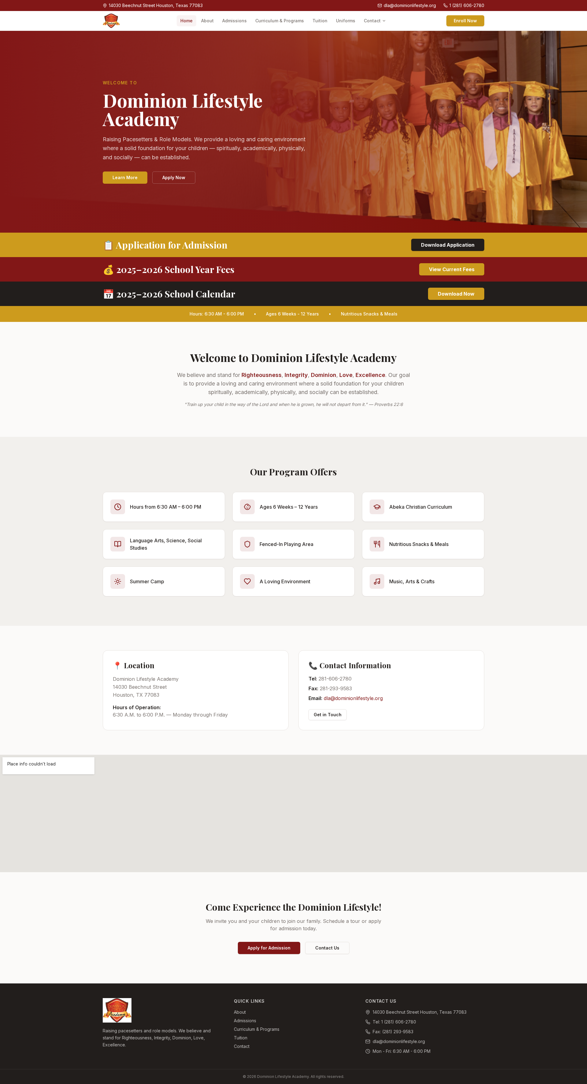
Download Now (456, 294)
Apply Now (173, 177)
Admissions (234, 20)
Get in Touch (327, 714)
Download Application (447, 245)
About (207, 20)
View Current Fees (451, 269)
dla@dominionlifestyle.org (353, 698)
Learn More (125, 177)
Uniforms (345, 20)
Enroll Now (465, 20)
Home (186, 20)
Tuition (319, 20)
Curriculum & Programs (279, 20)
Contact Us (327, 947)
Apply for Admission (269, 947)
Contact (372, 20)
